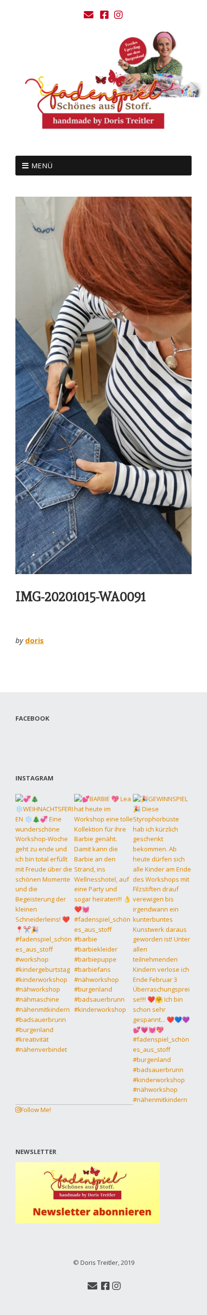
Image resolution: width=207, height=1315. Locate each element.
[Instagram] (118, 15)
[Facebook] (104, 15)
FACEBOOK (32, 718)
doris (34, 640)
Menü (41, 165)
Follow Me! (36, 1109)
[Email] (90, 15)
